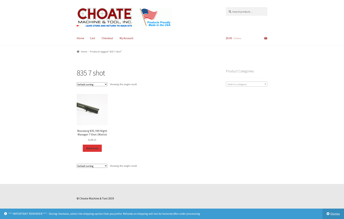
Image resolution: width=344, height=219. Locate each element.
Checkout (107, 38)
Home (80, 38)
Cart (92, 38)
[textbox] (246, 84)
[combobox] (246, 84)
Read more (92, 148)
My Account (126, 38)
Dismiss (335, 213)
